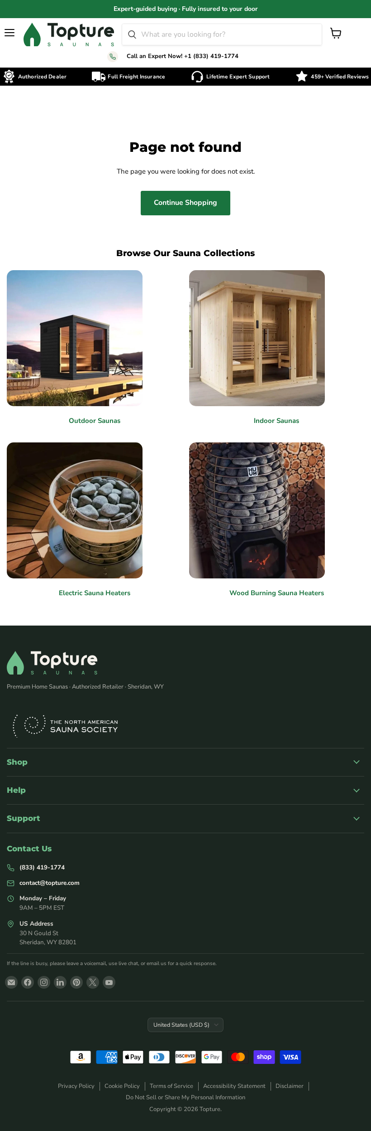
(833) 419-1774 (42, 867)
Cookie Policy (122, 1086)
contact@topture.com (49, 883)
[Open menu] (10, 33)
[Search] (132, 34)
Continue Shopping (185, 203)
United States (181, 1025)
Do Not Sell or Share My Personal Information (185, 1097)
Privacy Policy (76, 1086)
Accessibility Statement (234, 1086)
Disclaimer (290, 1086)
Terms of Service (171, 1086)
